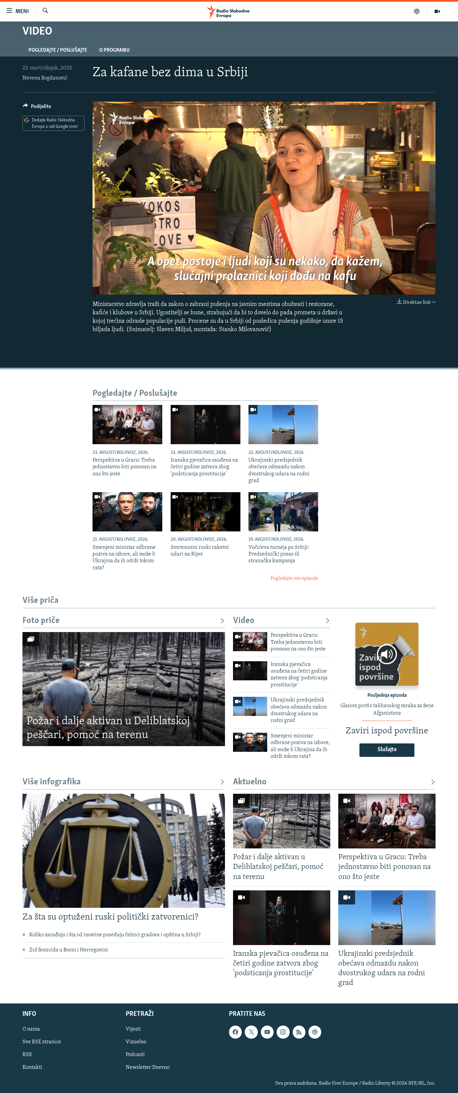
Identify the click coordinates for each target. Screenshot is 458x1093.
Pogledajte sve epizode (294, 578)
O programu (114, 50)
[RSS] (299, 1032)
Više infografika (51, 782)
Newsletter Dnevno (148, 1068)
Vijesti (133, 1029)
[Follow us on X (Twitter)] (251, 1032)
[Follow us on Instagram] (283, 1032)
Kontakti (32, 1068)
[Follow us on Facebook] (235, 1032)
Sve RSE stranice (41, 1042)
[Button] (37, 108)
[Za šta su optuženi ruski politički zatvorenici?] (123, 851)
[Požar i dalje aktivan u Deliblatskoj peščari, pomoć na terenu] (123, 689)
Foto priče (41, 620)
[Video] (437, 11)
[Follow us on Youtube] (267, 1032)
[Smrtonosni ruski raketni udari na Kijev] (205, 511)
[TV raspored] (314, 1032)
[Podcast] (417, 11)
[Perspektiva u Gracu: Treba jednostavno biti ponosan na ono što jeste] (127, 424)
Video (243, 620)
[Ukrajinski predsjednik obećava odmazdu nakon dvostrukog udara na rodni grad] (283, 424)
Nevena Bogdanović (44, 78)
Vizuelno (136, 1042)
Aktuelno (250, 782)
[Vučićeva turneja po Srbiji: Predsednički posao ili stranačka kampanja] (283, 511)
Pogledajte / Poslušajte (57, 50)
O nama (31, 1029)
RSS (27, 1055)
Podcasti (135, 1055)
